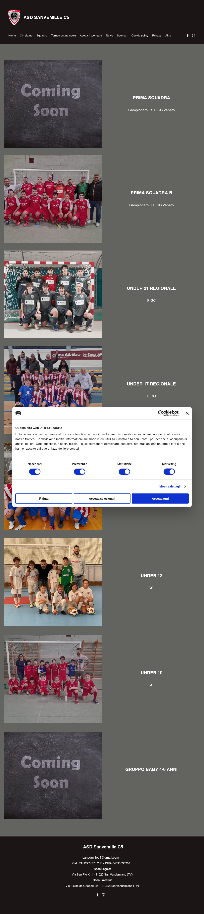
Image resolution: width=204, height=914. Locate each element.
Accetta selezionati (102, 498)
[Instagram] (194, 35)
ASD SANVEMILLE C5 (46, 17)
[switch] (79, 472)
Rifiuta (43, 498)
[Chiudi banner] (187, 413)
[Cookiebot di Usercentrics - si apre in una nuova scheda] (161, 413)
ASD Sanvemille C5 (103, 846)
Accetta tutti (160, 498)
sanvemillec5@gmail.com (100, 857)
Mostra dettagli (170, 486)
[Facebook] (188, 35)
